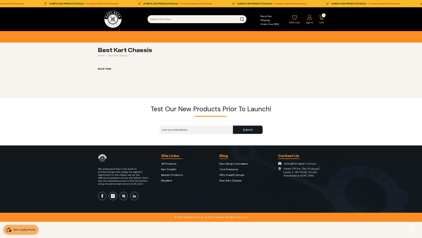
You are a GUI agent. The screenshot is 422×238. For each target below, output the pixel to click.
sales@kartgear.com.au (300, 163)
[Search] (197, 19)
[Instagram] (113, 196)
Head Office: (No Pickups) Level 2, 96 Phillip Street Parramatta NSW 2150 (302, 172)
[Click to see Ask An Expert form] (412, 227)
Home (101, 55)
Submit (248, 130)
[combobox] (193, 19)
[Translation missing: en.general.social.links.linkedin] (134, 196)
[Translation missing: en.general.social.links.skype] (124, 196)
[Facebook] (102, 196)
